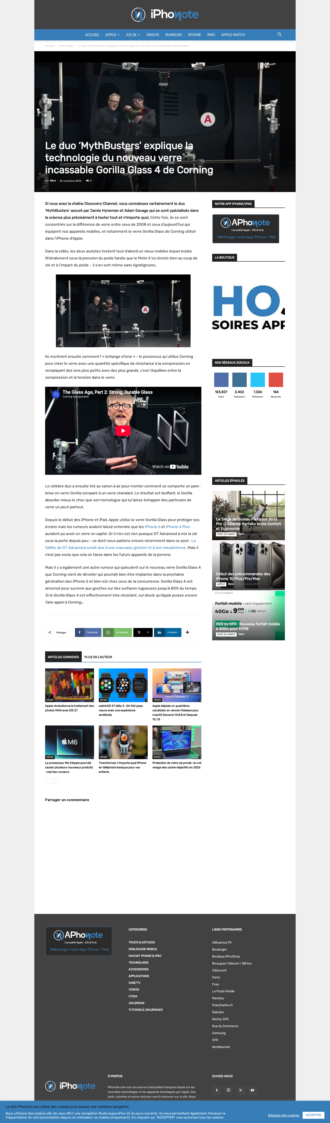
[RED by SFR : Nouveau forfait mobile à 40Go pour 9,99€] (248, 615)
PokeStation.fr (222, 1005)
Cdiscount (219, 970)
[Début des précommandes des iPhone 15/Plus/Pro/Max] (248, 565)
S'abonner (275, 374)
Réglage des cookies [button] (283, 1115)
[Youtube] (252, 1090)
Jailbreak (137, 1003)
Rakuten (218, 1012)
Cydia (133, 996)
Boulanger (219, 949)
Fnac (215, 984)
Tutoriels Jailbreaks (146, 1009)
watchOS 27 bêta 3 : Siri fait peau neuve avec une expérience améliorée (121, 710)
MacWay (218, 998)
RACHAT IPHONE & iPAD (145, 955)
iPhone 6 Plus (178, 526)
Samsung (219, 1033)
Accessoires (139, 969)
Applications (139, 976)
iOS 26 (131, 35)
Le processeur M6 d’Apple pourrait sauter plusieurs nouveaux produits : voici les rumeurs (69, 767)
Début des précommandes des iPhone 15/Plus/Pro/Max (243, 576)
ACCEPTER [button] (313, 1115)
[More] (187, 632)
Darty (216, 977)
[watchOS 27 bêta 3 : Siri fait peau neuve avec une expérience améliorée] (123, 685)
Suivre (239, 374)
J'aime (221, 374)
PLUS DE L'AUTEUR (98, 657)
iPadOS (153, 35)
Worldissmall (221, 1047)
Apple (111, 35)
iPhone (194, 35)
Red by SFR (220, 1019)
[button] (279, 35)
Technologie (66, 45)
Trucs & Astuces (142, 942)
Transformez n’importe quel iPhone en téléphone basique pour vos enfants (122, 767)
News (49, 700)
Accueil (92, 35)
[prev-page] (48, 781)
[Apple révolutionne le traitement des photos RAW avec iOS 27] (69, 685)
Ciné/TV (135, 982)
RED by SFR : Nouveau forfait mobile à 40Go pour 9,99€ (248, 626)
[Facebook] (216, 1090)
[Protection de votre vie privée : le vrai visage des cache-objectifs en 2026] (176, 742)
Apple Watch (233, 35)
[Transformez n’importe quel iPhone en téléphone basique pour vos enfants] (123, 742)
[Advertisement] (248, 440)
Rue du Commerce (225, 1026)
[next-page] (55, 781)
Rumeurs (173, 35)
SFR (215, 1040)
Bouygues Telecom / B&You (232, 963)
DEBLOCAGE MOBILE (143, 949)
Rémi (53, 180)
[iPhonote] (165, 14)
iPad (211, 35)
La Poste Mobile (223, 991)
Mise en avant (226, 534)
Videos (134, 989)
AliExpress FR (221, 942)
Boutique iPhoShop (226, 956)
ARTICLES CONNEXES (63, 657)
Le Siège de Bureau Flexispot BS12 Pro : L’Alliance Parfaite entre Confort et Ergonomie (248, 524)
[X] (240, 1090)
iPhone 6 (152, 526)
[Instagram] (228, 1090)
